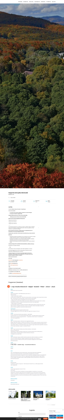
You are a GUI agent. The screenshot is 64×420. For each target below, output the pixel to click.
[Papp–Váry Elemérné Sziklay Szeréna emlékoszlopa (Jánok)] (26, 397)
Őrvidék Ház (48, 1)
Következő (53, 404)
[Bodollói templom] (13, 397)
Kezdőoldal (20, 1)
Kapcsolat (54, 1)
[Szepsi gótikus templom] (38, 397)
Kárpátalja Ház (37, 1)
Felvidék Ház (43, 1)
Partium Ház (31, 1)
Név (19, 412)
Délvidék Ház (25, 1)
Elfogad (45, 418)
